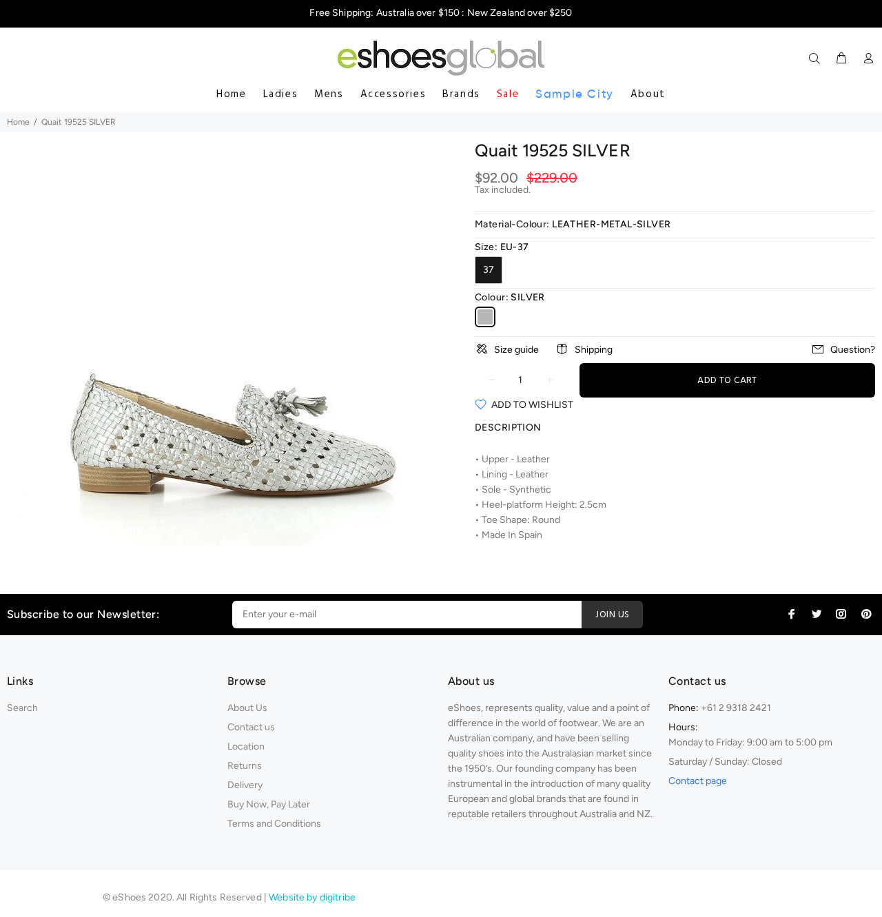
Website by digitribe (312, 897)
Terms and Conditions (274, 824)
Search (22, 708)
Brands (461, 94)
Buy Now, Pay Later (268, 804)
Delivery (245, 785)
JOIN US (612, 615)
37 (488, 270)
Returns (244, 766)
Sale (508, 94)
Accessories (393, 94)
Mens (328, 94)
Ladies (280, 94)
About (648, 94)
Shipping (594, 350)
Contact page (697, 781)
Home (231, 94)
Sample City (574, 94)
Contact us (251, 727)
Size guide (516, 350)
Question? (852, 350)
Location (246, 746)
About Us (247, 708)
